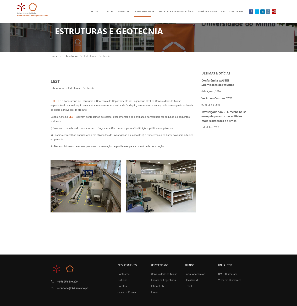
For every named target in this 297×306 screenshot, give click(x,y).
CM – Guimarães (228, 274)
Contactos (236, 11)
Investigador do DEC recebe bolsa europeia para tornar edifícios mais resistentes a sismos (223, 116)
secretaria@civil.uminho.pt (72, 288)
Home (94, 11)
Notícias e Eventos (210, 11)
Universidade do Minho (164, 274)
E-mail (154, 292)
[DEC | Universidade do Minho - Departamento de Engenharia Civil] (32, 11)
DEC (108, 11)
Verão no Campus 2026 (216, 98)
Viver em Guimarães (229, 280)
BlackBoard (191, 280)
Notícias (122, 280)
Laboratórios (142, 11)
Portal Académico (195, 274)
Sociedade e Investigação (175, 11)
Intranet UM (157, 286)
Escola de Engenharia (163, 280)
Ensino (122, 11)
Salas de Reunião (127, 292)
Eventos (122, 286)
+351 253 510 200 (67, 281)
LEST (56, 101)
